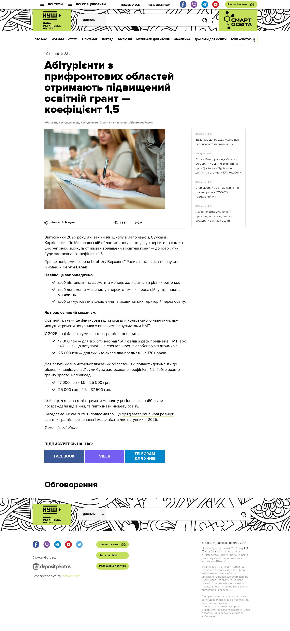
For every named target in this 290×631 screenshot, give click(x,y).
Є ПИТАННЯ (89, 39)
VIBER (104, 456)
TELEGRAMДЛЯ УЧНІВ (145, 456)
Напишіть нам (237, 4)
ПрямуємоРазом (142, 122)
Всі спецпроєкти (91, 4)
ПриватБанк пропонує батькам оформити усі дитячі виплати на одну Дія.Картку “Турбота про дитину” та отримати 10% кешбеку (218, 166)
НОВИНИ (58, 39)
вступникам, (91, 122)
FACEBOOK (64, 456)
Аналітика (182, 39)
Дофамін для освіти (210, 39)
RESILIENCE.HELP (159, 4)
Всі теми (55, 4)
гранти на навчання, (114, 122)
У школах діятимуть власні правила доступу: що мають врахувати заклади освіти (214, 216)
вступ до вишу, (70, 122)
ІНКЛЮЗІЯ (125, 39)
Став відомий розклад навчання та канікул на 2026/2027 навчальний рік (217, 192)
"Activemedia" (71, 576)
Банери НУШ (108, 555)
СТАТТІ (72, 39)
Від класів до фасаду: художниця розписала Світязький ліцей (217, 142)
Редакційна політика (112, 566)
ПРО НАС (41, 39)
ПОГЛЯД (107, 39)
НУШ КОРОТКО (241, 39)
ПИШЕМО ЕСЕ (130, 4)
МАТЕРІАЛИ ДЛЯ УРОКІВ (153, 39)
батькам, (52, 122)
